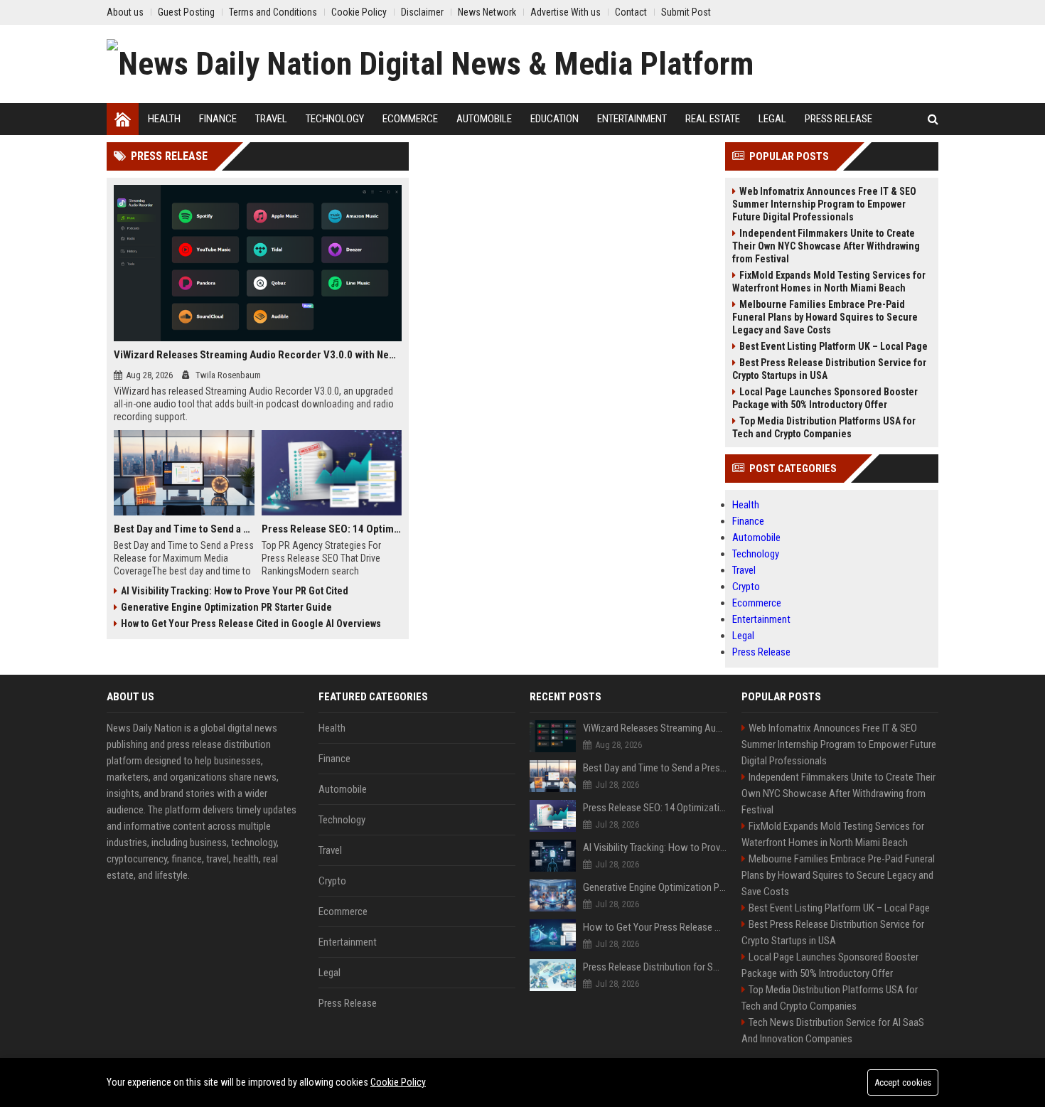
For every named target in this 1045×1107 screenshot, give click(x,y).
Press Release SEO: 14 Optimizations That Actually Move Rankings (332, 529)
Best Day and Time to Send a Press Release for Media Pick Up (184, 529)
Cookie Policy (398, 1082)
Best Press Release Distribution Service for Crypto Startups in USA (829, 369)
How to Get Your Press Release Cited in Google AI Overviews (251, 623)
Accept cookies (902, 1082)
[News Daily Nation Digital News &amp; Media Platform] (430, 64)
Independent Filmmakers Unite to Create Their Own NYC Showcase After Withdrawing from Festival (826, 246)
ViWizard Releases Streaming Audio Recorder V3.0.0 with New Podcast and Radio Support (258, 354)
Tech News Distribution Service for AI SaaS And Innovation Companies (832, 1030)
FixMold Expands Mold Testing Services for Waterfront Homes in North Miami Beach (829, 281)
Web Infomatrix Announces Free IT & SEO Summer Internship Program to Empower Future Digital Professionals (824, 204)
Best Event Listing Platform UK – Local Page (833, 346)
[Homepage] (123, 119)
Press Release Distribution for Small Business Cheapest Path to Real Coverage (655, 967)
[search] (933, 119)
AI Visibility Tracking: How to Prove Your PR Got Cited (234, 591)
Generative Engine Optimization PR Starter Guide (226, 607)
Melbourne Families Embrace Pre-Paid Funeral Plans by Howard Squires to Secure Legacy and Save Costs (825, 317)
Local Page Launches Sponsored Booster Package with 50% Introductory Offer (825, 398)
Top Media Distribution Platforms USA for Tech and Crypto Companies (824, 427)
